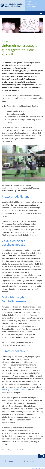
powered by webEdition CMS (38, 468)
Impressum (10, 461)
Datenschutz (29, 461)
